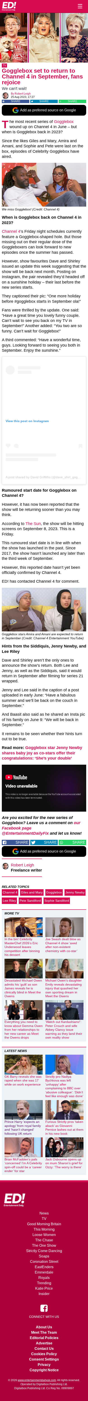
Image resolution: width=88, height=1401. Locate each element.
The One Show (44, 1245)
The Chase (44, 1240)
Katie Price (44, 1288)
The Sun (33, 523)
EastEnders (44, 1267)
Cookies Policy (44, 1354)
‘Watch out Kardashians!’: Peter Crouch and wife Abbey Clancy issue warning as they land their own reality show (63, 1029)
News (44, 1213)
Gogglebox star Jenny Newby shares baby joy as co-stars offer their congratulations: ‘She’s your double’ (42, 752)
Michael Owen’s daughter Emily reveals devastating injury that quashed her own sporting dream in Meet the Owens (63, 988)
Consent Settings (44, 1359)
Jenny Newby (75, 892)
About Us (44, 1327)
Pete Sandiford (30, 900)
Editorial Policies (44, 1338)
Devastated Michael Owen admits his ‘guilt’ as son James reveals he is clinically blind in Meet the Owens (23, 988)
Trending (44, 1283)
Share (15, 101)
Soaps (44, 1256)
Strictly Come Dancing (44, 1251)
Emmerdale (44, 1272)
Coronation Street (44, 1261)
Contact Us (44, 1348)
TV (4, 65)
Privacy (44, 1365)
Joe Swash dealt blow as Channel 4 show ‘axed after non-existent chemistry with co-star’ (63, 945)
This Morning (44, 1229)
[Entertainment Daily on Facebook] (44, 1308)
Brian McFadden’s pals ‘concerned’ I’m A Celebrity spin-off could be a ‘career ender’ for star (23, 1165)
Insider (44, 1294)
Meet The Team (44, 1332)
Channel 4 (11, 231)
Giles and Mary (32, 892)
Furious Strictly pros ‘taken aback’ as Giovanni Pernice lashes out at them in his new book (64, 1127)
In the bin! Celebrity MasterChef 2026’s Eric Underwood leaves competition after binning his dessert (22, 947)
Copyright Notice (44, 1370)
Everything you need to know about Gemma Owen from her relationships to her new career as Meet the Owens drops (24, 1029)
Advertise (44, 1343)
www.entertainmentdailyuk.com (37, 1380)
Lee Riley (9, 900)
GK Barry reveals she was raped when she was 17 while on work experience (23, 1080)
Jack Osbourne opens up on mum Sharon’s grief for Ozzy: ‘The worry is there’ (64, 1163)
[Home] (9, 6)
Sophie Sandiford (56, 900)
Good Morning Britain (44, 1224)
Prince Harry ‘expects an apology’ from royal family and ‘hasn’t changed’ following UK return (23, 1127)
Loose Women (44, 1235)
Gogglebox (64, 121)
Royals (44, 1278)
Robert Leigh (23, 93)
